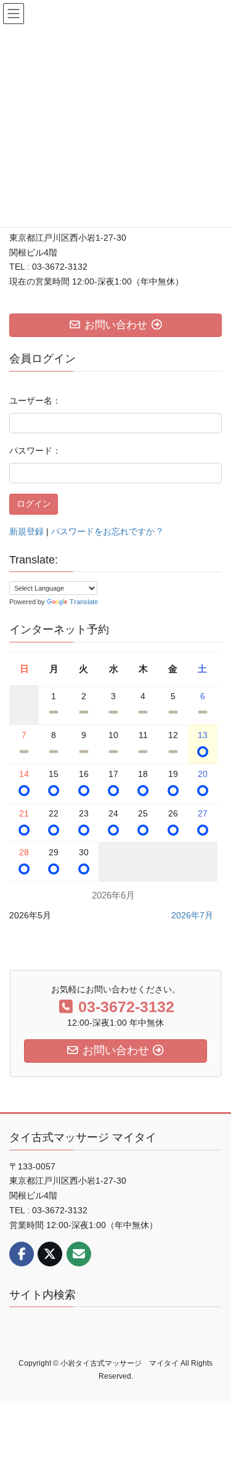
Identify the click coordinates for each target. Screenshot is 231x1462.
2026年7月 (192, 915)
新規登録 (26, 531)
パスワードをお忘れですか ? (106, 531)
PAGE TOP (213, 1407)
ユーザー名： (35, 400)
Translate (84, 601)
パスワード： (35, 450)
